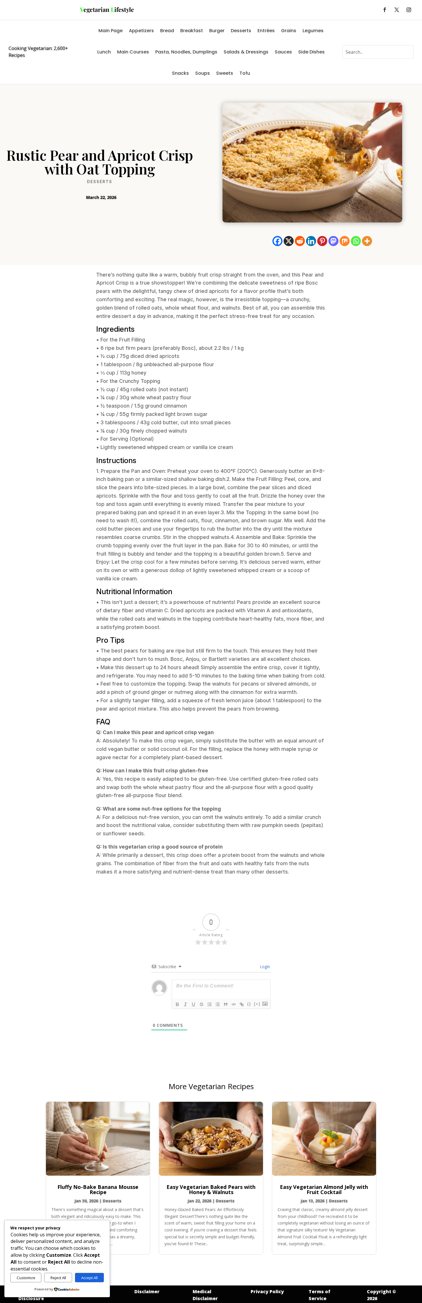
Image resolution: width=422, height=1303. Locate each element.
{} (249, 1004)
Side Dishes (311, 52)
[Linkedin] (311, 241)
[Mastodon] (333, 241)
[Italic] (185, 1004)
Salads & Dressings (246, 52)
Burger (216, 30)
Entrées (266, 30)
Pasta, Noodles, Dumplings (186, 52)
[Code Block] (234, 1004)
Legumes (313, 30)
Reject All (58, 1277)
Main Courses (133, 52)
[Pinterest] (322, 241)
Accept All (89, 1277)
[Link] (242, 1004)
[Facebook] (277, 241)
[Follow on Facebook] (384, 9)
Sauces (283, 52)
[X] (289, 241)
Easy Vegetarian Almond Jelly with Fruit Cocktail (324, 1189)
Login (264, 966)
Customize (26, 1277)
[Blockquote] (226, 1004)
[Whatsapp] (356, 241)
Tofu (244, 73)
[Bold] (177, 1004)
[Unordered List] (218, 1004)
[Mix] (345, 241)
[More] (367, 241)
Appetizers (141, 30)
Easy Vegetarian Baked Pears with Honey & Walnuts (211, 1189)
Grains (288, 30)
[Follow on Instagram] (408, 9)
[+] (257, 1004)
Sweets (224, 73)
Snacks (180, 73)
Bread (167, 30)
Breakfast (191, 30)
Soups (202, 73)
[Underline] (193, 1004)
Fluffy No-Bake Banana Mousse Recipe (97, 1189)
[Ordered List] (210, 1004)
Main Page (110, 30)
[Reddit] (300, 241)
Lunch (104, 52)
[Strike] (202, 1004)
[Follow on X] (396, 9)
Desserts (241, 30)
